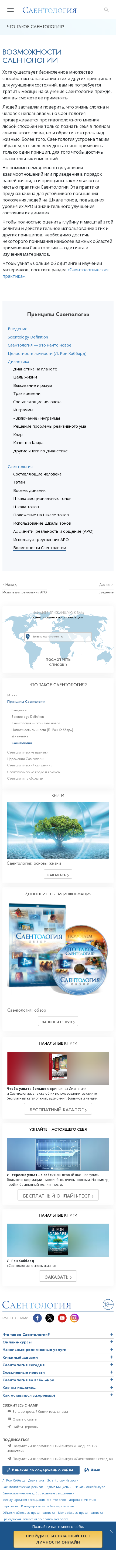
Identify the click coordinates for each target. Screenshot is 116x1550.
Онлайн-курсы (17, 1342)
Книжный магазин (20, 1357)
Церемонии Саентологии (25, 758)
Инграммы (23, 409)
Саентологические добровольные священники (38, 1493)
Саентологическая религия (22, 1487)
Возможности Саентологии (39, 547)
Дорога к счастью (82, 1500)
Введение (18, 328)
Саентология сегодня (23, 1365)
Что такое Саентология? (26, 1334)
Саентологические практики (28, 752)
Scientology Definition (28, 337)
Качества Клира (28, 442)
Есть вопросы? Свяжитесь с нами (40, 1411)
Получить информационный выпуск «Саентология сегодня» (62, 1458)
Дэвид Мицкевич (59, 1487)
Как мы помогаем (19, 1387)
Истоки (12, 695)
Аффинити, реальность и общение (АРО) (53, 531)
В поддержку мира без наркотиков (47, 1506)
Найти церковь (25, 1426)
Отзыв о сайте (24, 1419)
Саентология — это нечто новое (39, 345)
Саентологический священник (29, 765)
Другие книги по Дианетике (40, 450)
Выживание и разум (32, 385)
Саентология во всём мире (28, 1380)
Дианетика (18, 361)
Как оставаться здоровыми (28, 1395)
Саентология (20, 466)
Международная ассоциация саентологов (34, 1500)
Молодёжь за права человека (80, 1513)
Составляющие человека (37, 401)
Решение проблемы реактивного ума (49, 426)
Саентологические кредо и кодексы (33, 771)
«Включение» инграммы (36, 418)
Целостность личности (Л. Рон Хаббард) (47, 353)
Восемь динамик (29, 490)
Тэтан (19, 482)
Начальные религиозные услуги (34, 1349)
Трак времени (26, 393)
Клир (18, 434)
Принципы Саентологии (26, 701)
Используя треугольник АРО (41, 539)
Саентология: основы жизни (34, 863)
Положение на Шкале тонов (41, 514)
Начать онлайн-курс (90, 1487)
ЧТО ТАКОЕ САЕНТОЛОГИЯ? (58, 685)
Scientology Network (62, 1480)
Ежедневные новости (23, 1372)
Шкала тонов (26, 506)
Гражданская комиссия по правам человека (35, 1519)
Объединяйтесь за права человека (28, 1513)
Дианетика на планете (35, 369)
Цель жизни (25, 377)
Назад (11, 584)
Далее (105, 584)
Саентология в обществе (25, 778)
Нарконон (10, 1506)
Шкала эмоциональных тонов (42, 498)
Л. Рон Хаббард (13, 1480)
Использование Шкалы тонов (42, 523)
